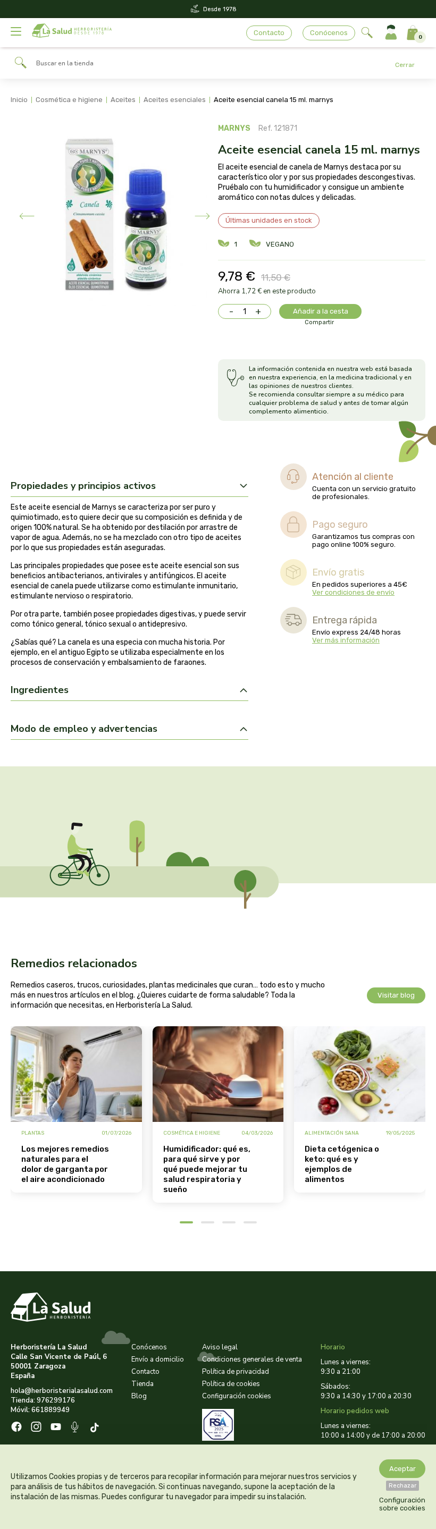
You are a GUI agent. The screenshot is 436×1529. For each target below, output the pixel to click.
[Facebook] (16, 1428)
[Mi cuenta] (391, 33)
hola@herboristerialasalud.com (62, 1391)
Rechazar (402, 1485)
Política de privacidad (235, 1371)
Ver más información (346, 640)
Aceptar (402, 1469)
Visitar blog (396, 995)
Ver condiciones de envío (353, 592)
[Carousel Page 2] (207, 1222)
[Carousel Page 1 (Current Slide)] (186, 1222)
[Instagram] (36, 1428)
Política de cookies (231, 1384)
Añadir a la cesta (320, 311)
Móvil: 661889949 (40, 1410)
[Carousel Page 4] (250, 1222)
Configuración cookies (236, 1396)
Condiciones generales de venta (252, 1359)
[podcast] (76, 1428)
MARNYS (234, 128)
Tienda (142, 1384)
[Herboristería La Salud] (72, 33)
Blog (139, 1396)
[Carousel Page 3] (229, 1222)
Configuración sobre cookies (402, 1504)
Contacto (269, 33)
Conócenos (329, 33)
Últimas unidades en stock (268, 220)
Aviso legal (220, 1347)
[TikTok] (96, 1428)
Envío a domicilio (157, 1359)
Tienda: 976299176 (43, 1400)
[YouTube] (56, 1428)
